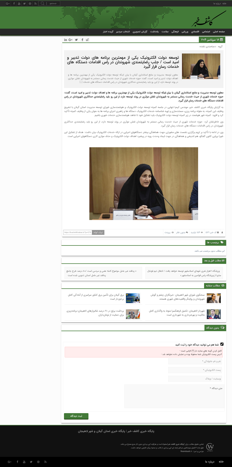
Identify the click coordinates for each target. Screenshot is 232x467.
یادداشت (154, 32)
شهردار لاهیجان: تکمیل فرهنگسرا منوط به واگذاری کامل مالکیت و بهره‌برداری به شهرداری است (177, 313)
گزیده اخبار (108, 32)
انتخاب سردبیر (123, 32)
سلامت (165, 32)
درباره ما (217, 3)
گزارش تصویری (140, 32)
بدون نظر (180, 232)
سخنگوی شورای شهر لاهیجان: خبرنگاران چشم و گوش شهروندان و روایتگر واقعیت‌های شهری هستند (178, 297)
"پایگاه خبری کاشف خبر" (176, 444)
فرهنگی (175, 32)
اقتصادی (195, 32)
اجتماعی (206, 32)
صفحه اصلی (219, 32)
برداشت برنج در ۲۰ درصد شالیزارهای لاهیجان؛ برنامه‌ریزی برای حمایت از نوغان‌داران (95, 313)
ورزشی (185, 32)
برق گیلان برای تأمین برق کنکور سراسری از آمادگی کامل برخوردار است (96, 297)
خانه (224, 3)
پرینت (168, 232)
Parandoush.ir (186, 451)
